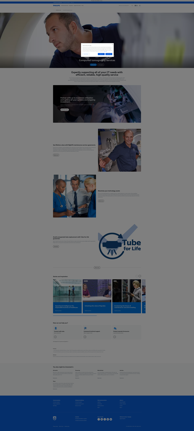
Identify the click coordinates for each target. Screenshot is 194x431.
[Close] (112, 44)
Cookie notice (105, 51)
